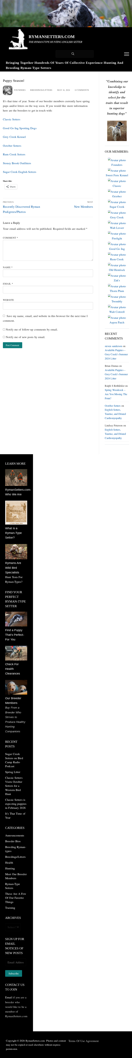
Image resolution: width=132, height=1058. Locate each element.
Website (8, 299)
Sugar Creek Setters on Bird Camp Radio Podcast (14, 760)
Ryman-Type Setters (12, 886)
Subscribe (14, 973)
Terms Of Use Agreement (83, 1041)
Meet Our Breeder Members (16, 876)
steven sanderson (113, 346)
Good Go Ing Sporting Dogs (20, 128)
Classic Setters (11, 119)
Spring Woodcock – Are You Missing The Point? (116, 394)
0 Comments (81, 90)
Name (8, 267)
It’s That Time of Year (15, 815)
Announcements (14, 835)
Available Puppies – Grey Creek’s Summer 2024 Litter (116, 354)
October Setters (12, 145)
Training (10, 908)
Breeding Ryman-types (15, 849)
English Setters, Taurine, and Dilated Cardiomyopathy (115, 414)
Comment (10, 237)
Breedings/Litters (41, 90)
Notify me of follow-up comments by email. (32, 329)
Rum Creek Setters (14, 154)
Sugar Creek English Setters (19, 172)
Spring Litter (12, 772)
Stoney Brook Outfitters (17, 163)
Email (8, 283)
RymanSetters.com (52, 36)
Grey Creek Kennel (14, 137)
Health (9, 862)
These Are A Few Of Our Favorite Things (15, 898)
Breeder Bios (13, 841)
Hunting (10, 868)
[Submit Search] (72, 54)
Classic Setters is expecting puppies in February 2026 (15, 804)
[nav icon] (126, 54)
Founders (19, 90)
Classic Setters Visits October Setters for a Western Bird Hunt (14, 786)
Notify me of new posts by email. (25, 337)
